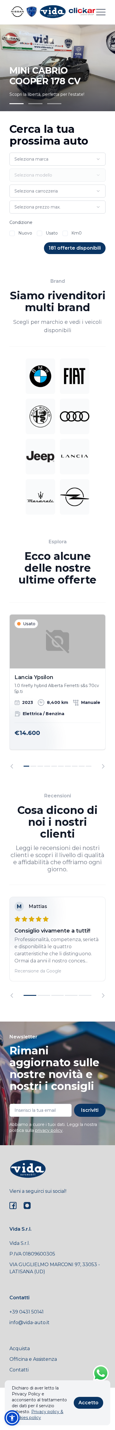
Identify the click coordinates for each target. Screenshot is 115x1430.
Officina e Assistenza (33, 1359)
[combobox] (57, 159)
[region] (57, 691)
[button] (12, 1418)
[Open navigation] (101, 12)
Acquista (19, 1348)
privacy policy (49, 1130)
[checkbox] (12, 233)
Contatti (19, 1370)
